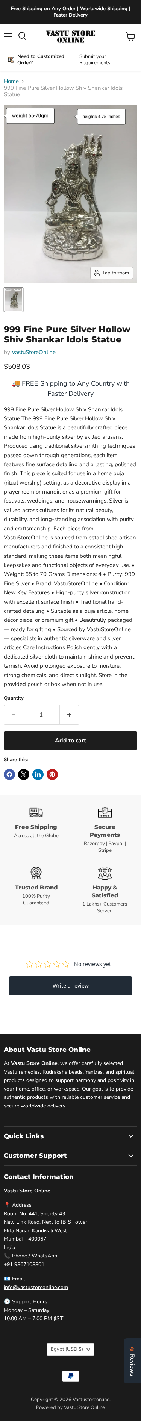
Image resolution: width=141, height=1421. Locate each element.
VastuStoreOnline (34, 352)
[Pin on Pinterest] (52, 774)
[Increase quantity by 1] (69, 714)
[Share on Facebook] (9, 774)
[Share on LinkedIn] (38, 774)
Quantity (14, 698)
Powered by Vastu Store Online (70, 1407)
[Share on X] (23, 774)
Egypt (67, 1349)
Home (11, 81)
